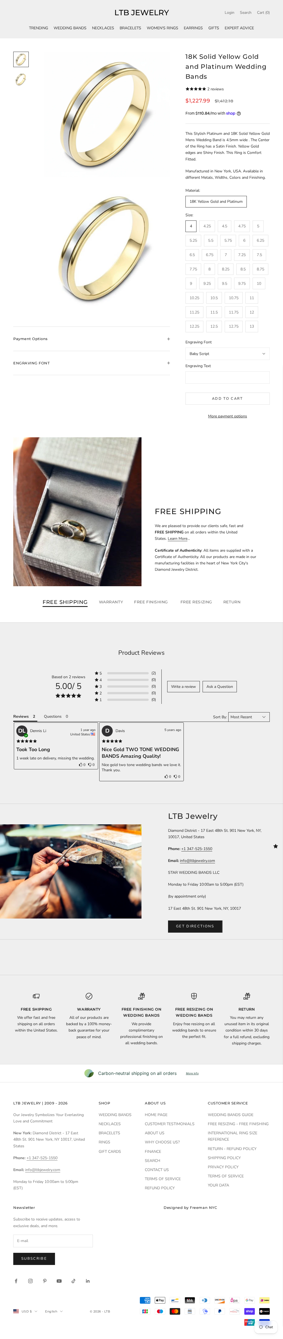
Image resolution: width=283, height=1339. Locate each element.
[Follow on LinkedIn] (88, 1281)
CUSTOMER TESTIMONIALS (170, 1124)
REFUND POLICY (160, 1188)
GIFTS (213, 28)
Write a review (183, 686)
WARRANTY (111, 601)
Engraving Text (198, 366)
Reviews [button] (21, 716)
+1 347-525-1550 (196, 848)
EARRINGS (193, 28)
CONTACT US (157, 1169)
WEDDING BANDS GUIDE (230, 1114)
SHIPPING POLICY (224, 1158)
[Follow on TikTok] (73, 1281)
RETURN (231, 601)
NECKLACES (103, 28)
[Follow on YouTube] (59, 1281)
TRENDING (38, 28)
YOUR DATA (218, 1185)
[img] (26, 741)
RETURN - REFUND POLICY (232, 1148)
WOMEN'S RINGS (162, 28)
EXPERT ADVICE (239, 28)
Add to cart (227, 398)
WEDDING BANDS (70, 28)
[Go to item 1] (21, 59)
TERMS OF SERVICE (163, 1179)
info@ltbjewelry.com (197, 860)
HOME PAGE (156, 1114)
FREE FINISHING (151, 601)
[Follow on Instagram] (30, 1281)
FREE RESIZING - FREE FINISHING (238, 1124)
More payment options (227, 416)
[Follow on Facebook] (16, 1281)
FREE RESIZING (196, 601)
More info (192, 1073)
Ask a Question (219, 686)
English (51, 1311)
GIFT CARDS (110, 1151)
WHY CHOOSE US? (162, 1142)
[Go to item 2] (21, 79)
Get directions (195, 926)
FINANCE (153, 1151)
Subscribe (34, 1258)
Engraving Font (198, 342)
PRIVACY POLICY (223, 1167)
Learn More (177, 538)
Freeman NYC (203, 1207)
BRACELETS (130, 28)
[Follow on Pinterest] (45, 1281)
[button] (125, 673)
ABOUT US (154, 1133)
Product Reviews (141, 653)
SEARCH (152, 1160)
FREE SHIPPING (65, 602)
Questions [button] (53, 716)
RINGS (104, 1142)
